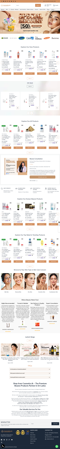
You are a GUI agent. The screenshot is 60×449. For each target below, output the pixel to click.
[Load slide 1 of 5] (23, 32)
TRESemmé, (27, 402)
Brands (36, 9)
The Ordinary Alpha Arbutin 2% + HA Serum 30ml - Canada (52, 97)
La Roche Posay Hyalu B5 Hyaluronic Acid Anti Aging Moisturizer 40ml (53, 64)
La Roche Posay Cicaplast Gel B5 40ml (29, 63)
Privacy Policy (32, 441)
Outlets (52, 9)
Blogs (48, 9)
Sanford (37, 403)
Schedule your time (42, 177)
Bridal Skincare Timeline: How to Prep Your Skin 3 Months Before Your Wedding (10, 359)
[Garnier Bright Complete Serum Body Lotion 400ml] (41, 242)
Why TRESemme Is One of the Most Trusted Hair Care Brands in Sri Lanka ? (49, 359)
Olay (27, 403)
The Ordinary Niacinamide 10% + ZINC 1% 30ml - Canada (13, 97)
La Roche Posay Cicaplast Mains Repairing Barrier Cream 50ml (6, 63)
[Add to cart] (17, 108)
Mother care (42, 398)
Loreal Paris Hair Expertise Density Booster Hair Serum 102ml (18, 63)
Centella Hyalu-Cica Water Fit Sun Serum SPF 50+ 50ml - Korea (53, 215)
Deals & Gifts (42, 9)
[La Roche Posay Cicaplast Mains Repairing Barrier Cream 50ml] (6, 54)
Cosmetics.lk (35, 391)
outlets (29, 412)
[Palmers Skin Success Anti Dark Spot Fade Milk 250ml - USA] (53, 242)
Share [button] (32, 164)
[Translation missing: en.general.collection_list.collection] (6, 281)
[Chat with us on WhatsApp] (56, 446)
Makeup (16, 9)
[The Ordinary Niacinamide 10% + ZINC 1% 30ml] (24, 101)
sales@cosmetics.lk (50, 438)
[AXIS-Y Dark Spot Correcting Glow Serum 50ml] (41, 206)
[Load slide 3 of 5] (28, 32)
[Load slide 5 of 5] (33, 32)
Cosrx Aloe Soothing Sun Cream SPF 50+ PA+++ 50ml (17, 215)
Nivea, (40, 402)
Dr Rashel (43, 400)
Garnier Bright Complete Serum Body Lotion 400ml (41, 251)
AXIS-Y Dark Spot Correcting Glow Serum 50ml (41, 214)
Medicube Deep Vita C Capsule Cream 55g (29, 214)
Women (2, 9)
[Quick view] (2, 57)
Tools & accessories (28, 396)
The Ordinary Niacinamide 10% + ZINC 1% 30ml (33, 97)
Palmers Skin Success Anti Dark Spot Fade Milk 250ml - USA (53, 251)
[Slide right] (57, 63)
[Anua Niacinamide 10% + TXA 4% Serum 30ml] (53, 128)
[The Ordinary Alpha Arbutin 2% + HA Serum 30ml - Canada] (44, 101)
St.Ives (21, 403)
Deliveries (32, 432)
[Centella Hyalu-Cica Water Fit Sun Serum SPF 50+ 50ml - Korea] (53, 206)
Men (7, 9)
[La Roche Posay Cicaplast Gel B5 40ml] (30, 54)
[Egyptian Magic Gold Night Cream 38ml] (30, 128)
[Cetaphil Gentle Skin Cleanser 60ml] (41, 128)
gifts (28, 411)
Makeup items (35, 396)
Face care (44, 395)
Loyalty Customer (33, 438)
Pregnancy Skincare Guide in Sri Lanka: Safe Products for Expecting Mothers (30, 358)
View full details (33, 180)
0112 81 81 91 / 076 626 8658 (52, 436)
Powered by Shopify (13, 446)
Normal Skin (18, 292)
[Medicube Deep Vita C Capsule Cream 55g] (30, 206)
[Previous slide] (40, 1)
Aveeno (24, 403)
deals (36, 411)
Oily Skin (6, 292)
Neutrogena (31, 403)
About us (32, 443)
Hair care (21, 396)
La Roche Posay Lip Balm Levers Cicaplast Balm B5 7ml (41, 63)
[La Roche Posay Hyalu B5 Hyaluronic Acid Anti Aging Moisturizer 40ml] (53, 54)
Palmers (39, 400)
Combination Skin (53, 292)
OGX (34, 403)
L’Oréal (23, 402)
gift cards (31, 411)
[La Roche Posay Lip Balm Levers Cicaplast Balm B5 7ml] (41, 54)
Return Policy (32, 434)
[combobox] (28, 5)
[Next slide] (58, 1)
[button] (55, 5)
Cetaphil (31, 402)
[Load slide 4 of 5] (31, 32)
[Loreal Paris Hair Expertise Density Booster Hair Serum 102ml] (18, 54)
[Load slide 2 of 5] (25, 32)
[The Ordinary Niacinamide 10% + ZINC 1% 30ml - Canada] (4, 101)
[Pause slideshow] (40, 32)
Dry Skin (30, 292)
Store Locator (32, 436)
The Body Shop (36, 402)
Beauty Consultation (36, 159)
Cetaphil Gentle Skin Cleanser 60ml (41, 136)
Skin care (40, 395)
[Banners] (5, 38)
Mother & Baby (30, 9)
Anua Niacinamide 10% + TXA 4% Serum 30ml (53, 137)
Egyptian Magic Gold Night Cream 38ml (29, 137)
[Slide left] (2, 63)
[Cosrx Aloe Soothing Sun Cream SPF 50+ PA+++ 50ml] (18, 206)
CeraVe (18, 403)
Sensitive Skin (41, 292)
